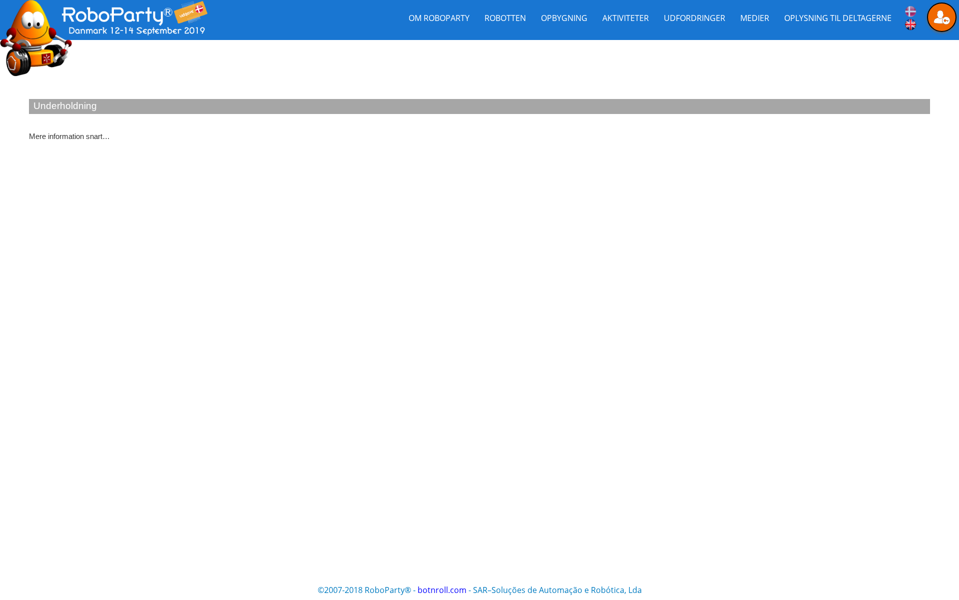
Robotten (505, 18)
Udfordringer (694, 18)
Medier (754, 18)
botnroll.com (442, 590)
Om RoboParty (439, 18)
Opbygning (564, 18)
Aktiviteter (625, 18)
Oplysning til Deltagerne (838, 18)
